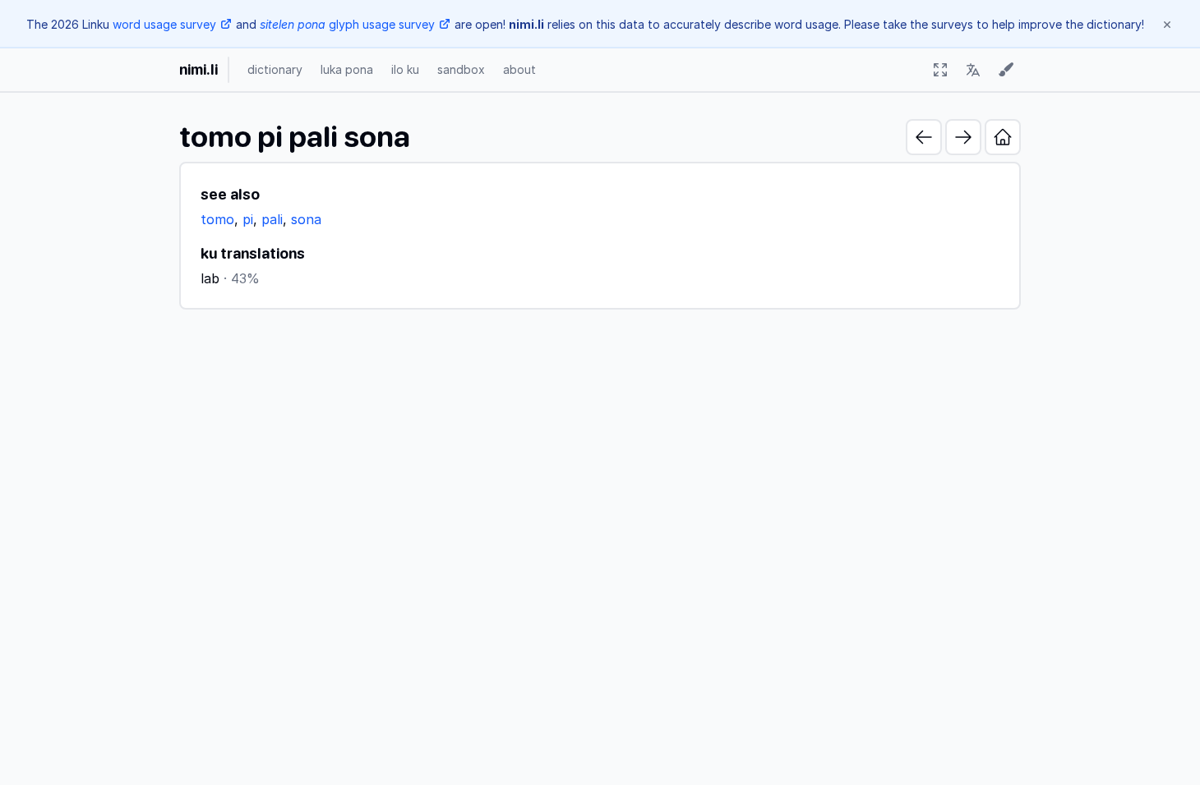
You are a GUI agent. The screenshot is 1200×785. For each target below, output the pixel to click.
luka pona (347, 69)
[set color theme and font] (1006, 70)
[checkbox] (940, 70)
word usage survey (164, 24)
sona (306, 219)
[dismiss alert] (1167, 24)
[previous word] (924, 137)
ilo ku (405, 69)
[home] (1003, 137)
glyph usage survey (347, 24)
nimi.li (198, 69)
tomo (217, 219)
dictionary (274, 69)
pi (247, 219)
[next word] (963, 137)
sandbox (461, 69)
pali (272, 219)
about (519, 69)
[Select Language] (973, 70)
